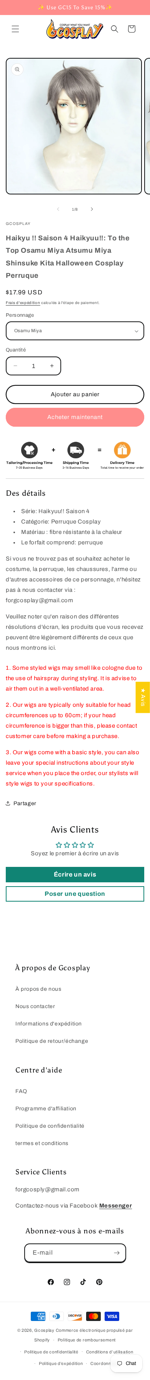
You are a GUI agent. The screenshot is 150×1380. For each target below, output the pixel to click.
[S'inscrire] (116, 1252)
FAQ (21, 1091)
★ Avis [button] (143, 697)
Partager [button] (25, 803)
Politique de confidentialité (50, 1126)
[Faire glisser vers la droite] (91, 209)
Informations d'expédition (48, 1024)
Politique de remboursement (87, 1340)
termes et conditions (41, 1143)
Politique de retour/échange (51, 1041)
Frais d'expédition (23, 303)
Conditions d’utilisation (109, 1352)
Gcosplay (44, 1330)
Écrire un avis (75, 874)
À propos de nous (38, 989)
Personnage (20, 315)
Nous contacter (35, 1006)
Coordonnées (104, 1363)
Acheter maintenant (75, 417)
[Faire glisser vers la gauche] (58, 209)
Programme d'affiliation (46, 1108)
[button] (15, 28)
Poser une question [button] (75, 893)
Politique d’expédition (61, 1363)
